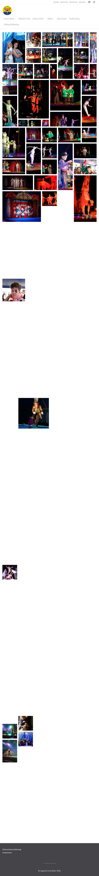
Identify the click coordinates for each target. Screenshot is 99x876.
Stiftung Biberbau (11, 24)
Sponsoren (62, 18)
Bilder (50, 18)
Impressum (7, 852)
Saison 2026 (37, 18)
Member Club (24, 18)
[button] (13, 47)
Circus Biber (9, 18)
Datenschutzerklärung (11, 849)
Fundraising (74, 18)
